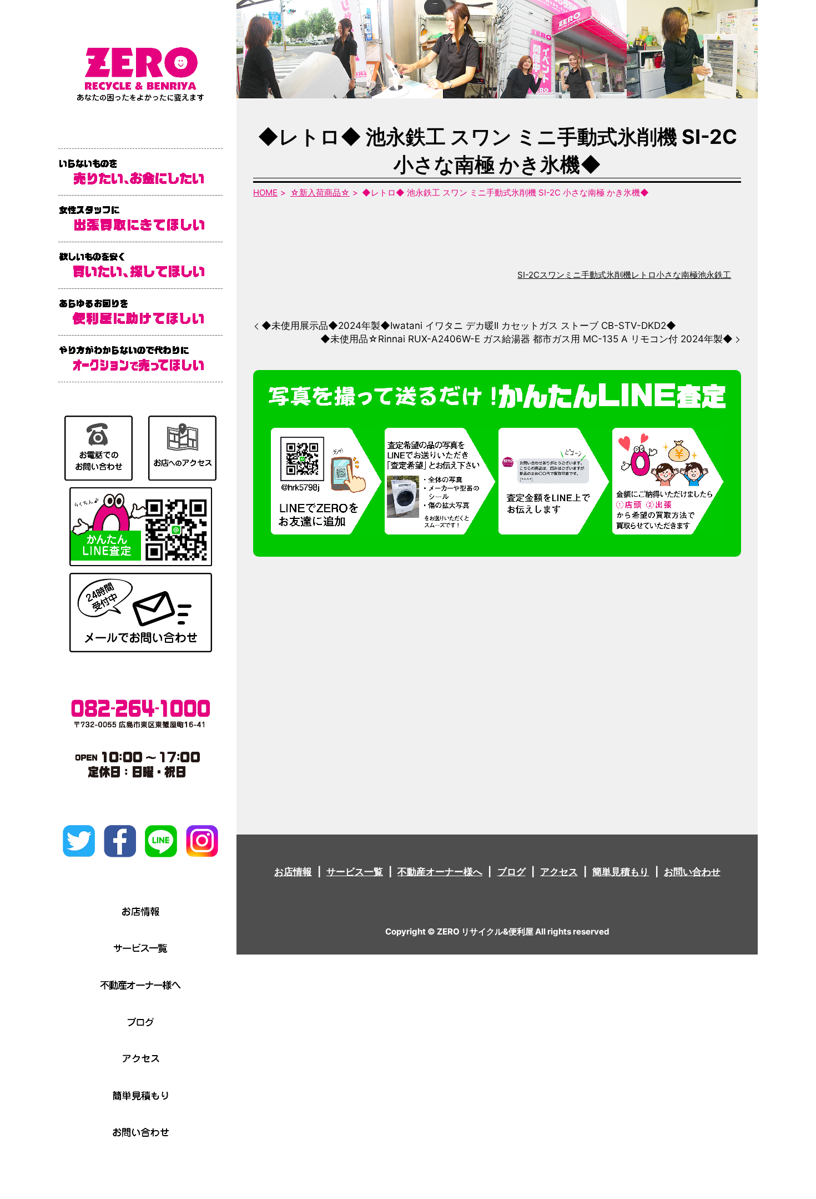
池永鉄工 (714, 274)
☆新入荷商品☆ (320, 192)
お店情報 (293, 871)
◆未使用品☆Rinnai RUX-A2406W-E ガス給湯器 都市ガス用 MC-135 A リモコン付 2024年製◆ (526, 338)
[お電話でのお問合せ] (98, 447)
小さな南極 (677, 274)
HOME (265, 192)
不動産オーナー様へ (439, 871)
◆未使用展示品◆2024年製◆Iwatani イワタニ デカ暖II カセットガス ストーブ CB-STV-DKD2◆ (468, 325)
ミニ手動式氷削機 (598, 274)
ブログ (511, 871)
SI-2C (528, 274)
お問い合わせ (692, 871)
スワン (552, 274)
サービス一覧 (354, 871)
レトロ (643, 274)
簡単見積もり (620, 871)
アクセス (559, 871)
